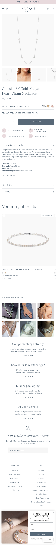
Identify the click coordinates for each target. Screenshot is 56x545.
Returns (41, 474)
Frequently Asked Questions (41, 502)
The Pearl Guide (14, 474)
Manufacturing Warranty (41, 490)
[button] (53, 9)
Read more (28, 356)
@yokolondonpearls (12, 297)
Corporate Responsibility (15, 486)
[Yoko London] (28, 9)
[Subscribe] (45, 450)
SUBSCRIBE (41, 534)
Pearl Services (15, 478)
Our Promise (14, 482)
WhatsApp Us (41, 482)
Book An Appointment (41, 498)
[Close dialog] (53, 512)
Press (41, 506)
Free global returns (28, 2)
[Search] (7, 9)
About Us (14, 470)
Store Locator (41, 486)
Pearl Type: (8, 113)
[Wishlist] (48, 9)
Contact (41, 478)
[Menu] (3, 9)
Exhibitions (15, 490)
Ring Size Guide (41, 494)
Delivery (41, 470)
